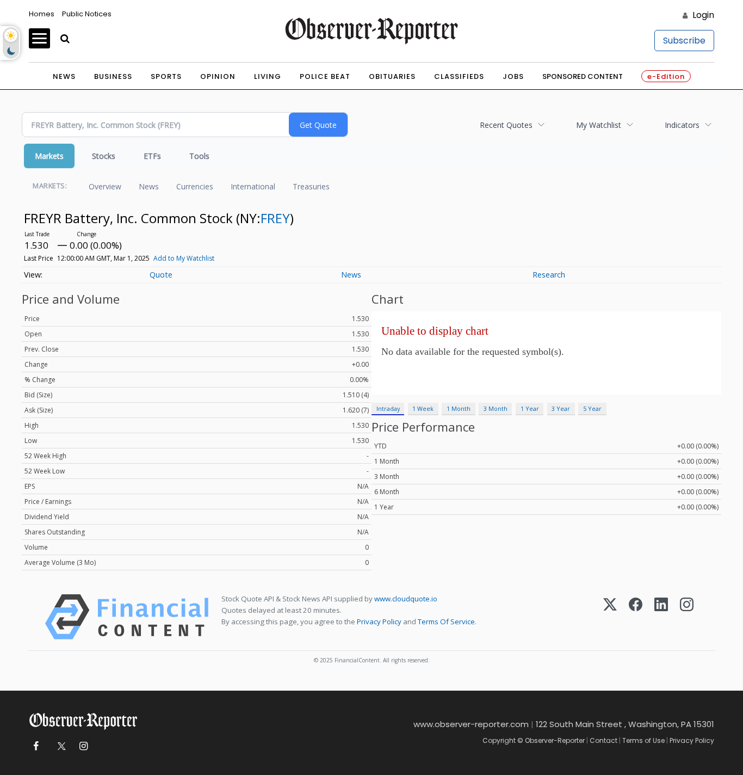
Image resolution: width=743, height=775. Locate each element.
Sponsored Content (582, 76)
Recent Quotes (506, 125)
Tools (199, 156)
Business (113, 76)
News (64, 76)
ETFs (152, 156)
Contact (603, 740)
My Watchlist (598, 125)
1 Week (423, 408)
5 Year (592, 408)
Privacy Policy (379, 621)
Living (267, 76)
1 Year (530, 408)
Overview (105, 186)
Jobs (513, 76)
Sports (166, 76)
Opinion (218, 76)
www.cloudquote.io (405, 599)
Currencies (194, 186)
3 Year (561, 408)
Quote (161, 274)
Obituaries (392, 76)
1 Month (458, 408)
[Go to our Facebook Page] (35, 746)
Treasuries (311, 186)
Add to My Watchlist (183, 258)
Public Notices (87, 14)
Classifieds (459, 76)
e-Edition (666, 76)
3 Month (495, 408)
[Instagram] (687, 617)
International (253, 186)
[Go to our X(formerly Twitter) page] (59, 746)
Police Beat (325, 76)
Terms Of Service (446, 621)
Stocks (103, 156)
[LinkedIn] (661, 617)
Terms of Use (643, 740)
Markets (49, 156)
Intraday (388, 408)
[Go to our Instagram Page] (83, 746)
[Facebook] (635, 617)
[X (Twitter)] (610, 617)
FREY (275, 218)
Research (549, 274)
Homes (41, 14)
